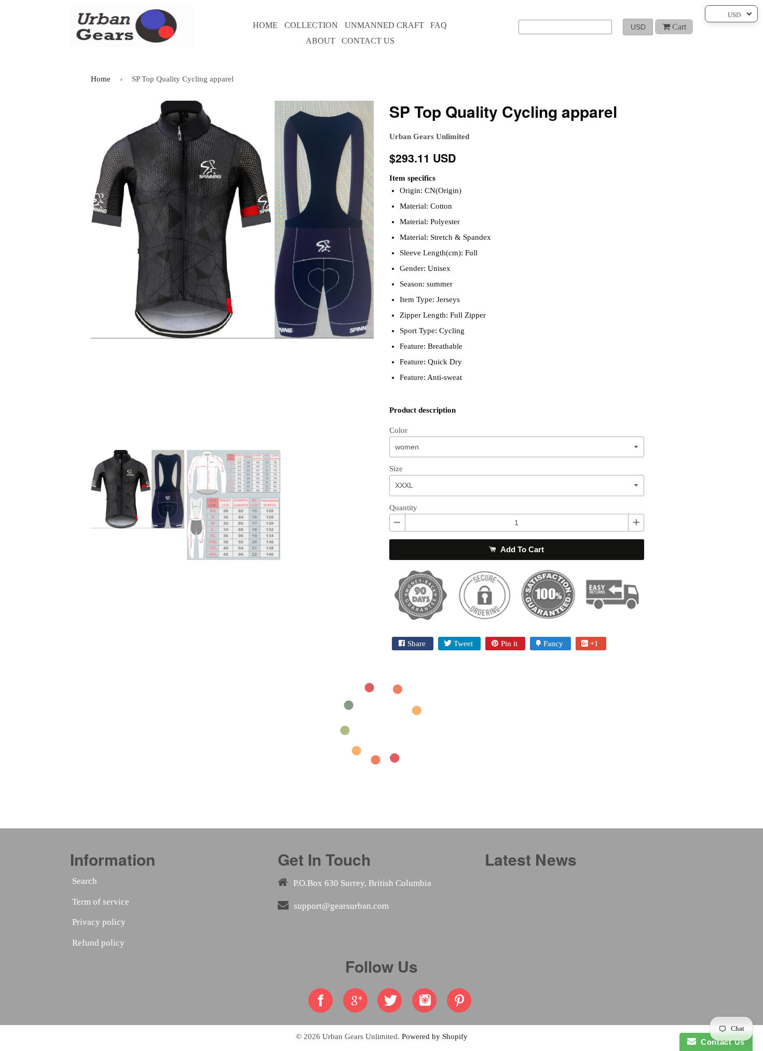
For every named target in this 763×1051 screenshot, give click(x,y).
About (320, 40)
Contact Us (720, 1042)
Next (389, 271)
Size (396, 469)
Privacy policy (99, 922)
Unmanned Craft (384, 25)
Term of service (100, 902)
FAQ (438, 25)
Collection (311, 25)
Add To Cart (521, 549)
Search (84, 881)
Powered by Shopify (435, 1036)
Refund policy (98, 943)
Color (398, 430)
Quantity (403, 507)
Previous (75, 271)
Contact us (368, 40)
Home (265, 25)
